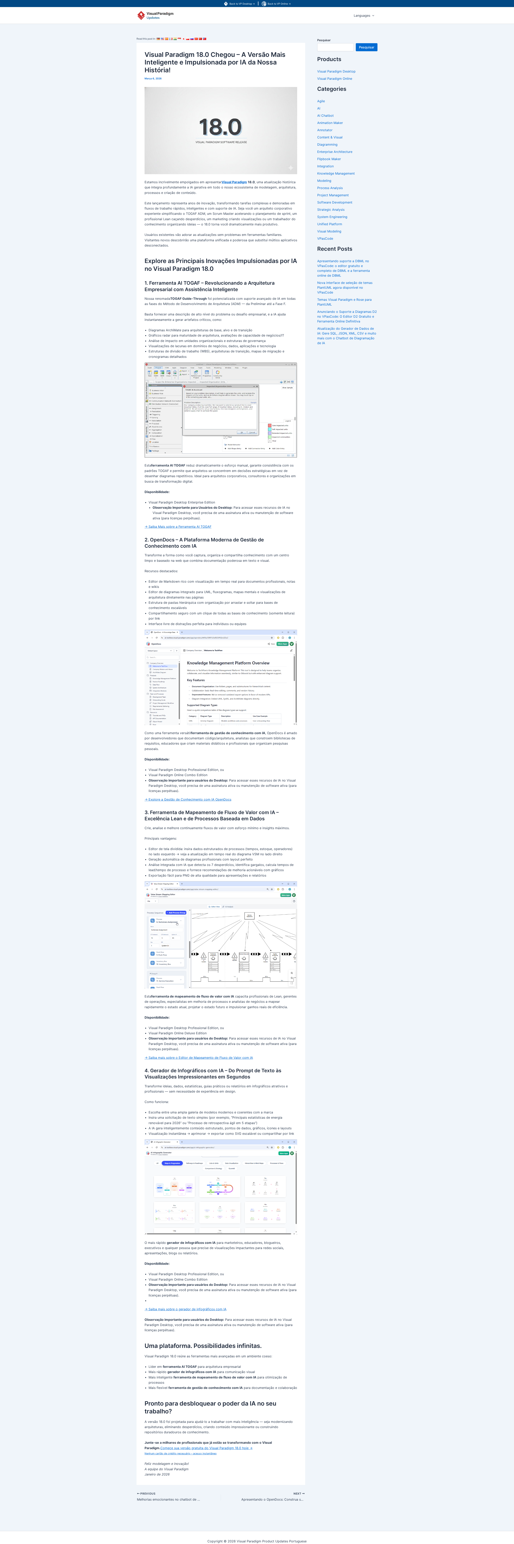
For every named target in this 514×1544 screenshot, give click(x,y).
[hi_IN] (175, 39)
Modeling (324, 181)
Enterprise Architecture (334, 152)
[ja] (183, 39)
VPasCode (325, 238)
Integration (325, 166)
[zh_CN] (200, 39)
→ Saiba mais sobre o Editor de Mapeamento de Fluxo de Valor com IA (199, 1058)
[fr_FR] (170, 39)
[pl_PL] (187, 39)
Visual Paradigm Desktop (336, 71)
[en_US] (162, 39)
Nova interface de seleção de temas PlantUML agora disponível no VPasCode (344, 287)
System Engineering (332, 217)
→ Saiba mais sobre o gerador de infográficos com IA (185, 1309)
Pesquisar (323, 40)
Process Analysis (330, 188)
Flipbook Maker (329, 159)
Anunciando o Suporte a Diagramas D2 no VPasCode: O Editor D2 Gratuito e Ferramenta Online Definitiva (347, 316)
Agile (321, 101)
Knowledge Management (336, 173)
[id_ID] (179, 39)
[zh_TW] (204, 39)
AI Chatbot (325, 116)
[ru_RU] (192, 39)
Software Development (334, 202)
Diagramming (327, 144)
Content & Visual (330, 137)
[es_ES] (166, 39)
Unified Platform (329, 224)
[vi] (196, 39)
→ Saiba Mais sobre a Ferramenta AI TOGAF (178, 527)
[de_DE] (158, 39)
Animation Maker (330, 123)
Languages (362, 15)
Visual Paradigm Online (334, 79)
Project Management (333, 195)
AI (318, 108)
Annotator (324, 130)
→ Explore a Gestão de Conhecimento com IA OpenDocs (188, 799)
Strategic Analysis (331, 210)
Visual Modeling (329, 231)
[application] (372, 15)
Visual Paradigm (234, 182)
